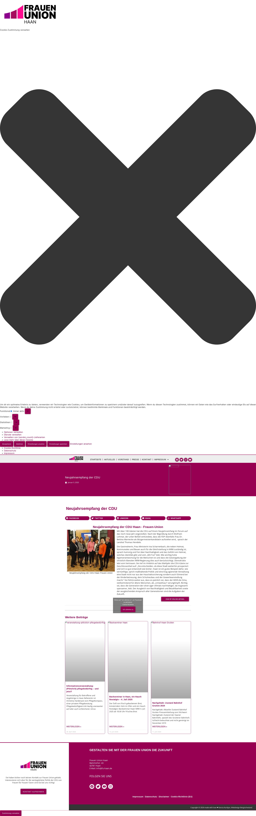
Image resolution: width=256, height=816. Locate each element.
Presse (135, 459)
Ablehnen (19, 444)
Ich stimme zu (128, 609)
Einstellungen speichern (58, 444)
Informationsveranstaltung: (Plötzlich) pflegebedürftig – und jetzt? (82, 689)
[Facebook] (92, 786)
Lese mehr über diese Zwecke (18, 440)
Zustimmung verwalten (10, 813)
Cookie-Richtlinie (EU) (181, 797)
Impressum (9, 453)
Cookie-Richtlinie (12, 448)
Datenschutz (10, 450)
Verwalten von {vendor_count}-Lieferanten (24, 437)
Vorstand (123, 459)
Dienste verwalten (12, 434)
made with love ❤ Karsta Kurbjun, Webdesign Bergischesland (228, 807)
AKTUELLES (109, 459)
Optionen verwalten (13, 432)
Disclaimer (164, 797)
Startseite (95, 459)
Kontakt (146, 459)
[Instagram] (110, 786)
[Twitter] (98, 786)
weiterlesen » (73, 726)
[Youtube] (104, 786)
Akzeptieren (6, 444)
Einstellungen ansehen (36, 444)
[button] (128, 217)
